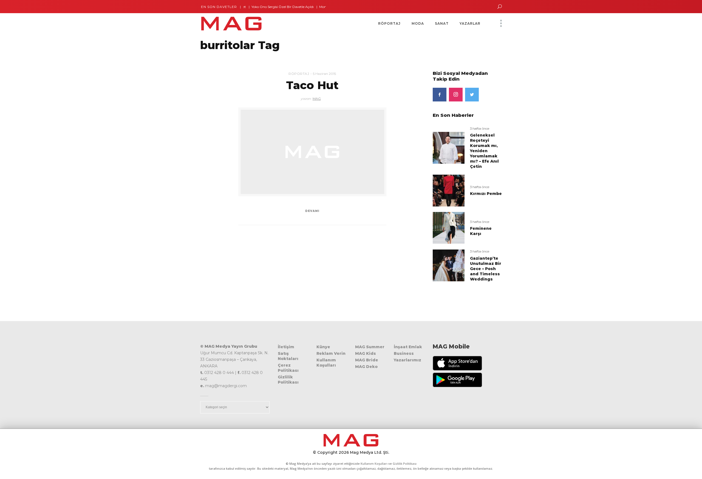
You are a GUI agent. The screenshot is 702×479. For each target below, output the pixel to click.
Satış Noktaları (288, 356)
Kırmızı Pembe (486, 193)
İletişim (286, 346)
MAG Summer (369, 346)
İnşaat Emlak (408, 346)
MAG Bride (366, 360)
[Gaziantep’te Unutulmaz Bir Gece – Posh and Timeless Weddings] (449, 265)
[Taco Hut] (312, 151)
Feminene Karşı (481, 231)
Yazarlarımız (407, 360)
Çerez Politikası (288, 368)
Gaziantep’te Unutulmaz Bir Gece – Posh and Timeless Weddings (485, 269)
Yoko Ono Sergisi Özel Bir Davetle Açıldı (271, 7)
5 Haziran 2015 (324, 74)
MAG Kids (365, 353)
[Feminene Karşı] (449, 228)
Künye (323, 346)
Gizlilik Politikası (288, 380)
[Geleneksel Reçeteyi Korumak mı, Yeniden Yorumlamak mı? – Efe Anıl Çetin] (449, 147)
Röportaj (298, 74)
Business (404, 353)
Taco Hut (312, 85)
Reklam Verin (331, 353)
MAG (317, 99)
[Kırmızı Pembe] (449, 190)
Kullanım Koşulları (326, 363)
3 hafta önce (479, 128)
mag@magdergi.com (226, 385)
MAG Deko (366, 366)
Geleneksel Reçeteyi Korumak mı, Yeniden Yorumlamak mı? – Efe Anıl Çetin (484, 151)
